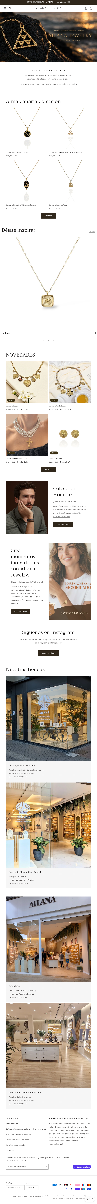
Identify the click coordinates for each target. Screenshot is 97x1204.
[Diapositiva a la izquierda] (43, 340)
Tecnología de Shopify (36, 1196)
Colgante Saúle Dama (57, 406)
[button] (5, 8)
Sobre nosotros (12, 1124)
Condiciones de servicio (15, 1145)
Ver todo (48, 216)
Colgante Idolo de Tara (58, 205)
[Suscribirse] (45, 1167)
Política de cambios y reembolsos (19, 1134)
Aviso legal (69, 1198)
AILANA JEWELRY (22, 1196)
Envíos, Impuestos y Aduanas (17, 1140)
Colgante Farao (12, 406)
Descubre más (20, 612)
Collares (6, 333)
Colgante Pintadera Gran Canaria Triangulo (66, 152)
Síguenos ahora (48, 653)
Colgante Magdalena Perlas (16, 459)
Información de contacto (83, 1198)
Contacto (10, 1150)
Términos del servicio (84, 1196)
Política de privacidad (68, 1196)
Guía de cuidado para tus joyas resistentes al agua (26, 1129)
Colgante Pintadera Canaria (17, 152)
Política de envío (58, 1198)
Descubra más (63, 524)
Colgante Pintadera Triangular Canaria (21, 205)
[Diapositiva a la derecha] (53, 340)
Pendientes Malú (55, 459)
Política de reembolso (52, 1196)
